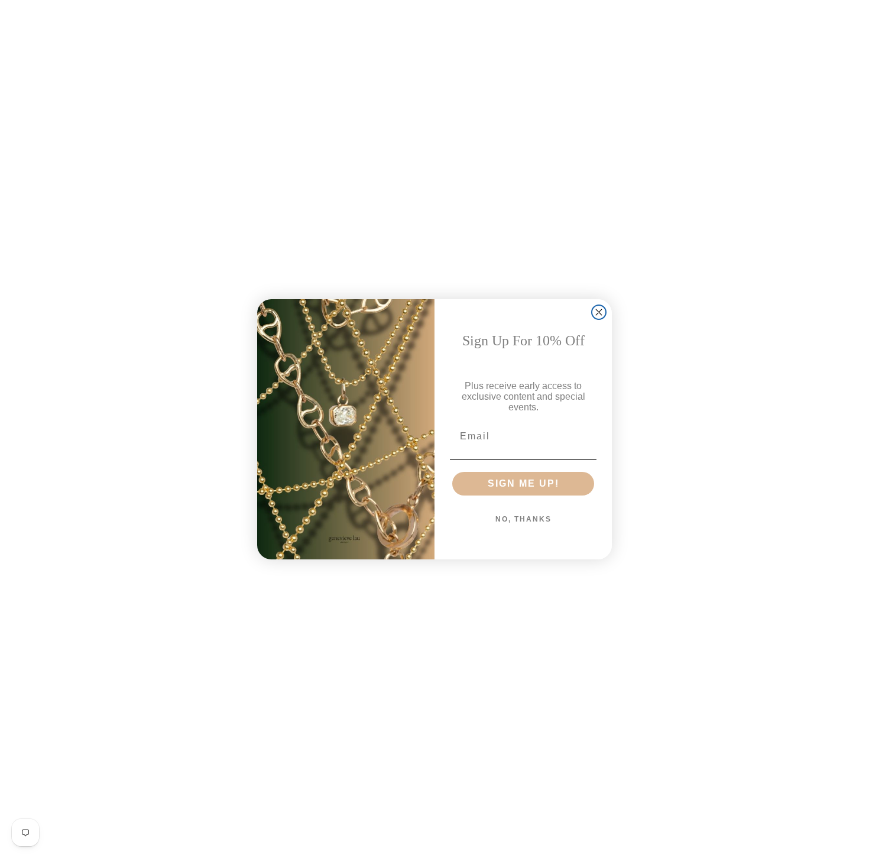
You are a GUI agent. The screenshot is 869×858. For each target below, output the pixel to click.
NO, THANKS (523, 519)
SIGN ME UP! (523, 483)
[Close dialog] (599, 312)
